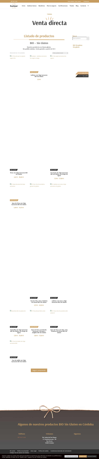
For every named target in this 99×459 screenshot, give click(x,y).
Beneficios (42, 5)
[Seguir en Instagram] (79, 438)
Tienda (72, 5)
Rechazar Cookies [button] (92, 456)
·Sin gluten (76, 47)
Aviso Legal (33, 451)
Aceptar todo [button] (83, 456)
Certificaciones (63, 5)
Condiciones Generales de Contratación (61, 451)
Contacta (83, 5)
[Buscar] (88, 38)
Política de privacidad (23, 451)
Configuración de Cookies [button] (71, 456)
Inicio (23, 5)
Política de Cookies (43, 451)
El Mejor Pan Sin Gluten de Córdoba (19, 452)
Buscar (75, 36)
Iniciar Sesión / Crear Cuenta (74, 1)
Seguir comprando (39, 370)
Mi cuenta (12, 451)
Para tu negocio (51, 5)
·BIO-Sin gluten (77, 45)
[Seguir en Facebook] (76, 438)
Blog (77, 5)
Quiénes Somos (32, 5)
